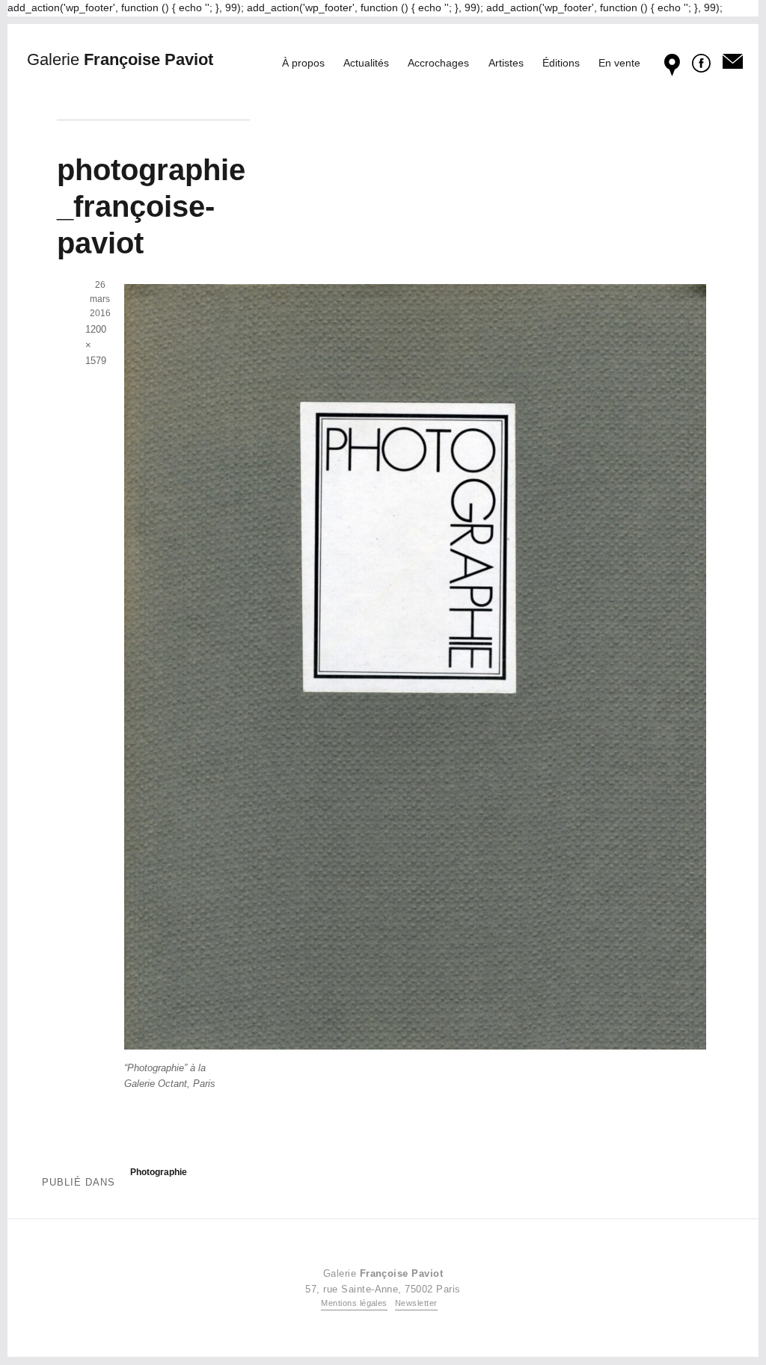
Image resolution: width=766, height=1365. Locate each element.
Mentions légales (354, 1302)
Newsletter (416, 1302)
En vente (619, 63)
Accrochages (438, 63)
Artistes (506, 63)
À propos (303, 63)
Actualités (366, 63)
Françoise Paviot (120, 59)
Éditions (561, 63)
